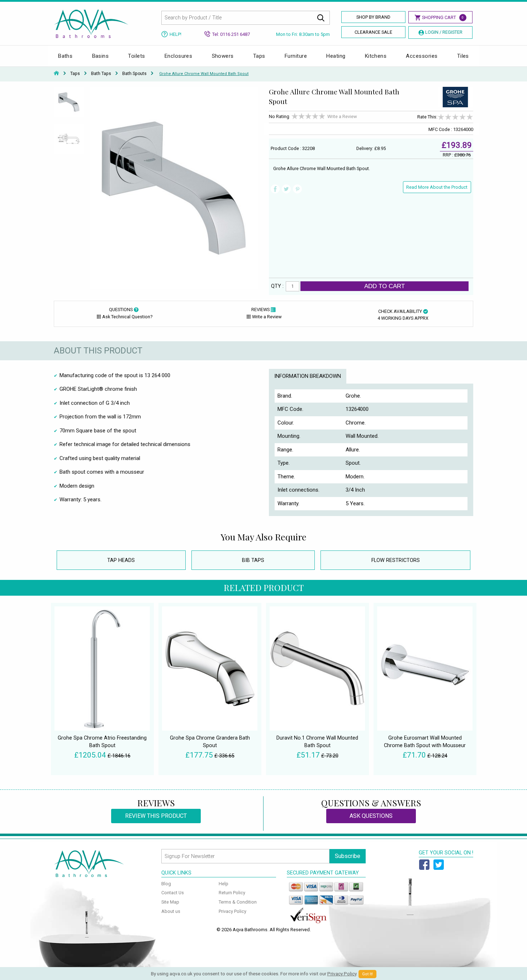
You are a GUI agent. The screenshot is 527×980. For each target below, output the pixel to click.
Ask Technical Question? (127, 316)
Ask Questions (371, 815)
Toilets (136, 56)
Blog (166, 883)
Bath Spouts (134, 73)
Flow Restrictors (395, 560)
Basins (100, 56)
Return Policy (232, 892)
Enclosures (179, 56)
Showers (223, 56)
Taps (259, 56)
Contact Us (172, 892)
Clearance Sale (373, 32)
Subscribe (347, 856)
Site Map (170, 902)
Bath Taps (101, 73)
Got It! (367, 974)
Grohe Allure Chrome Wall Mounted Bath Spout (203, 73)
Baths (65, 56)
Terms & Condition (238, 902)
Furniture (296, 56)
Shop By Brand (373, 17)
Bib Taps (253, 560)
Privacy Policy (232, 911)
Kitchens (376, 56)
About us (170, 911)
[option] (69, 105)
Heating (335, 56)
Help (223, 883)
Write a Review (342, 116)
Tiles (463, 56)
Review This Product (156, 815)
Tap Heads (121, 560)
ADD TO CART (384, 286)
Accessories (421, 56)
